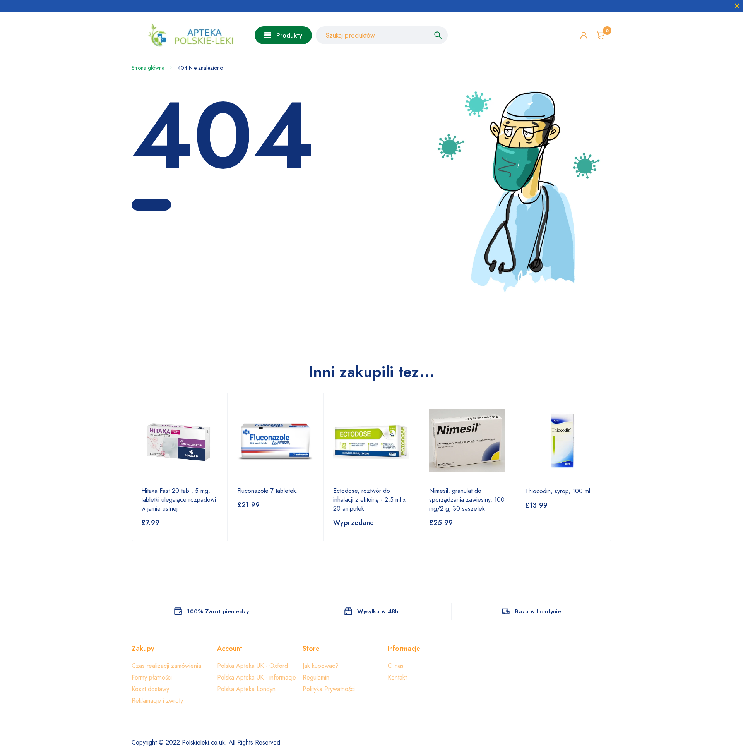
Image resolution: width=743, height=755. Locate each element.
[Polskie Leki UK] (187, 35)
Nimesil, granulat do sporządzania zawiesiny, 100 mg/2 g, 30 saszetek (467, 499)
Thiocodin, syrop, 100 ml (557, 491)
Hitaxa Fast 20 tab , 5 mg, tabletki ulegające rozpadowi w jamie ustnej (178, 499)
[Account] (583, 35)
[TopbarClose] (737, 6)
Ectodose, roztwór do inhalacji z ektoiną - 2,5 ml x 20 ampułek (369, 499)
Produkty (289, 35)
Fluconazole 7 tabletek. (267, 490)
